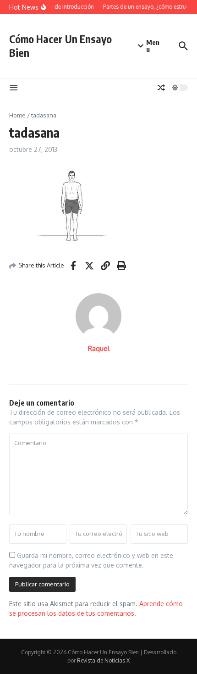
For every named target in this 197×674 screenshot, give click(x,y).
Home (17, 115)
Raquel (98, 348)
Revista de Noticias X (103, 660)
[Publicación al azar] (161, 87)
